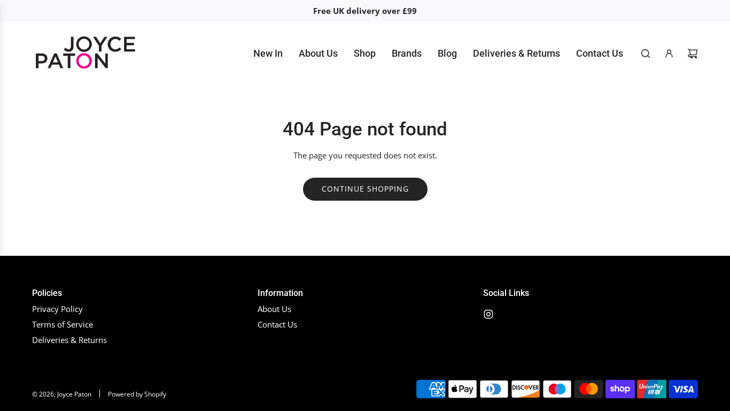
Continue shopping (365, 189)
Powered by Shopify (137, 394)
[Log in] (669, 53)
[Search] (645, 53)
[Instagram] (488, 314)
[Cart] (692, 53)
